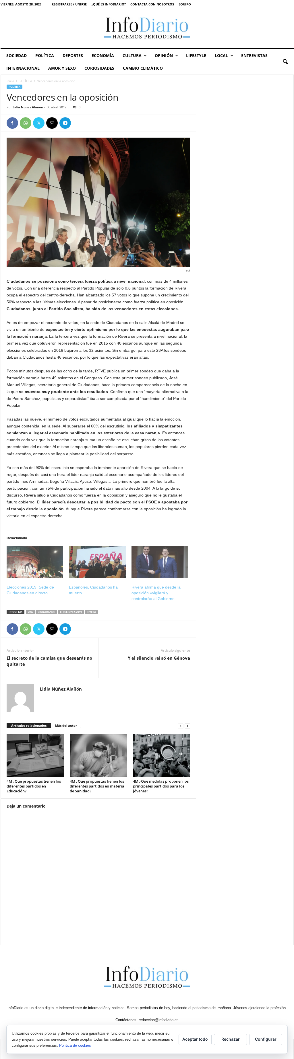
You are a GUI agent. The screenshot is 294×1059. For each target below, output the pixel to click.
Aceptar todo (195, 1039)
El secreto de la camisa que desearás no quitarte (49, 661)
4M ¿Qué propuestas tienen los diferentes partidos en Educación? (34, 786)
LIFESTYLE (196, 55)
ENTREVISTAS (254, 55)
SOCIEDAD (16, 55)
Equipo (185, 4)
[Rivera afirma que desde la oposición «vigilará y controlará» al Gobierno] (159, 562)
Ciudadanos (46, 612)
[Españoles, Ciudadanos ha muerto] (97, 562)
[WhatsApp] (25, 123)
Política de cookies (75, 1045)
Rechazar (230, 1039)
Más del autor (66, 725)
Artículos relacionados (29, 725)
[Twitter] (39, 123)
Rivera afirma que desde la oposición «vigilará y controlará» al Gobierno (156, 593)
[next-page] (187, 726)
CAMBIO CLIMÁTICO (143, 68)
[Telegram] (65, 123)
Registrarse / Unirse (69, 4)
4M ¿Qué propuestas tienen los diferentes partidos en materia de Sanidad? (97, 786)
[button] (285, 62)
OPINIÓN (164, 55)
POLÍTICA (44, 55)
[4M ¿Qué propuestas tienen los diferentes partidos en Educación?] (35, 755)
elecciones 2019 (71, 612)
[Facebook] (12, 123)
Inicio (10, 81)
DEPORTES (73, 55)
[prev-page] (180, 726)
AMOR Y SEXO (62, 68)
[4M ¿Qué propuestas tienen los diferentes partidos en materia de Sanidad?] (98, 755)
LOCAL (221, 55)
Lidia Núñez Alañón (28, 107)
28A (30, 612)
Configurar (265, 1039)
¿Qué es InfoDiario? (109, 4)
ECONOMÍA (103, 55)
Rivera (91, 612)
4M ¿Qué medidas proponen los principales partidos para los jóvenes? (161, 786)
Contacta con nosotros (152, 4)
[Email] (52, 123)
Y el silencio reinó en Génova (159, 658)
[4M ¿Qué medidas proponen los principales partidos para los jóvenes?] (161, 755)
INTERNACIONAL (23, 68)
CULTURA (132, 55)
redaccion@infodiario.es (159, 1020)
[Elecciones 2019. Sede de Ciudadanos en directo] (35, 562)
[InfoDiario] (147, 28)
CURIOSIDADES (99, 68)
